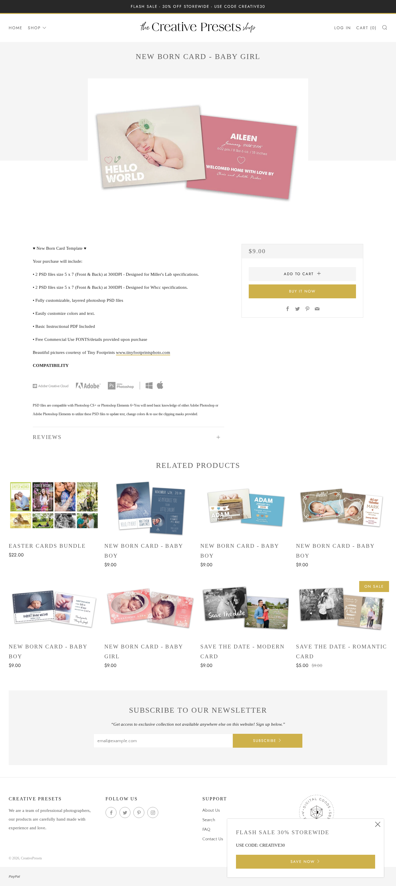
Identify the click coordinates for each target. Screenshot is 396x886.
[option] (198, 151)
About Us (211, 810)
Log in (342, 28)
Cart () (366, 28)
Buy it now (302, 291)
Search (208, 819)
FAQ (206, 829)
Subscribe (264, 740)
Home (16, 28)
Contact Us (212, 839)
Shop (34, 28)
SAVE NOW (302, 861)
